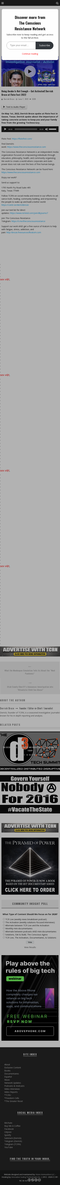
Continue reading (30, 53)
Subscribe (44, 45)
